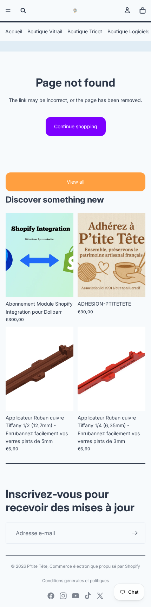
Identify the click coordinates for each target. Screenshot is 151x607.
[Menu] (8, 10)
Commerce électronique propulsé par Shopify (95, 566)
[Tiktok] (88, 596)
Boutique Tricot (84, 31)
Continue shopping (75, 126)
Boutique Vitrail (44, 31)
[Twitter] (100, 596)
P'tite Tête (37, 566)
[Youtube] (75, 596)
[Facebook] (51, 596)
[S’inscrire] (134, 533)
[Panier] (142, 10)
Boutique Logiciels (128, 31)
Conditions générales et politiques (75, 580)
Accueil (13, 31)
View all (75, 182)
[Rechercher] (23, 10)
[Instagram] (63, 596)
